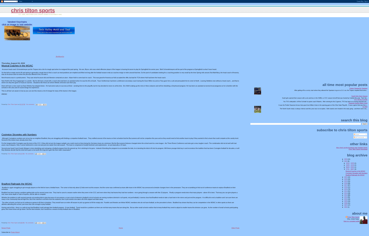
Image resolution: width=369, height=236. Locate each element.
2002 (346, 207)
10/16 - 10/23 (350, 163)
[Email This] (38, 105)
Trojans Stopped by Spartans (358, 88)
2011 (345, 197)
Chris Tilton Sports (33, 10)
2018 (346, 183)
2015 (346, 189)
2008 (346, 203)
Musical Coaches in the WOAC (17, 65)
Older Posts (235, 228)
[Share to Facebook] (44, 105)
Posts (357, 134)
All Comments (359, 137)
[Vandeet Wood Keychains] (17, 39)
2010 (346, 199)
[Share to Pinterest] (46, 105)
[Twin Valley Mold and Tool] (54, 33)
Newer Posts (6, 228)
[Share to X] (42, 105)
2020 (346, 179)
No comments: (30, 104)
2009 (346, 201)
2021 (346, 177)
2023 (346, 159)
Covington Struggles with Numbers (19, 134)
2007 (346, 205)
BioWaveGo (60, 56)
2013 (346, 193)
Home (121, 228)
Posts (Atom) (15, 232)
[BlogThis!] (40, 105)
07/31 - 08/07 (350, 169)
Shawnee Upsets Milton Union (358, 103)
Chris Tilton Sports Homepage (358, 149)
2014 (346, 191)
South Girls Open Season (359, 96)
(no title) (364, 107)
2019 (346, 181)
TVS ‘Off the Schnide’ (360, 99)
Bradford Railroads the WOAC (17, 184)
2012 (346, 195)
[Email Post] (36, 104)
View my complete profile (351, 221)
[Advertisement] (16, 121)
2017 (346, 185)
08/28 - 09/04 (350, 167)
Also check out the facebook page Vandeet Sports (351, 147)
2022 (346, 161)
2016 (346, 187)
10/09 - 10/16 (350, 165)
